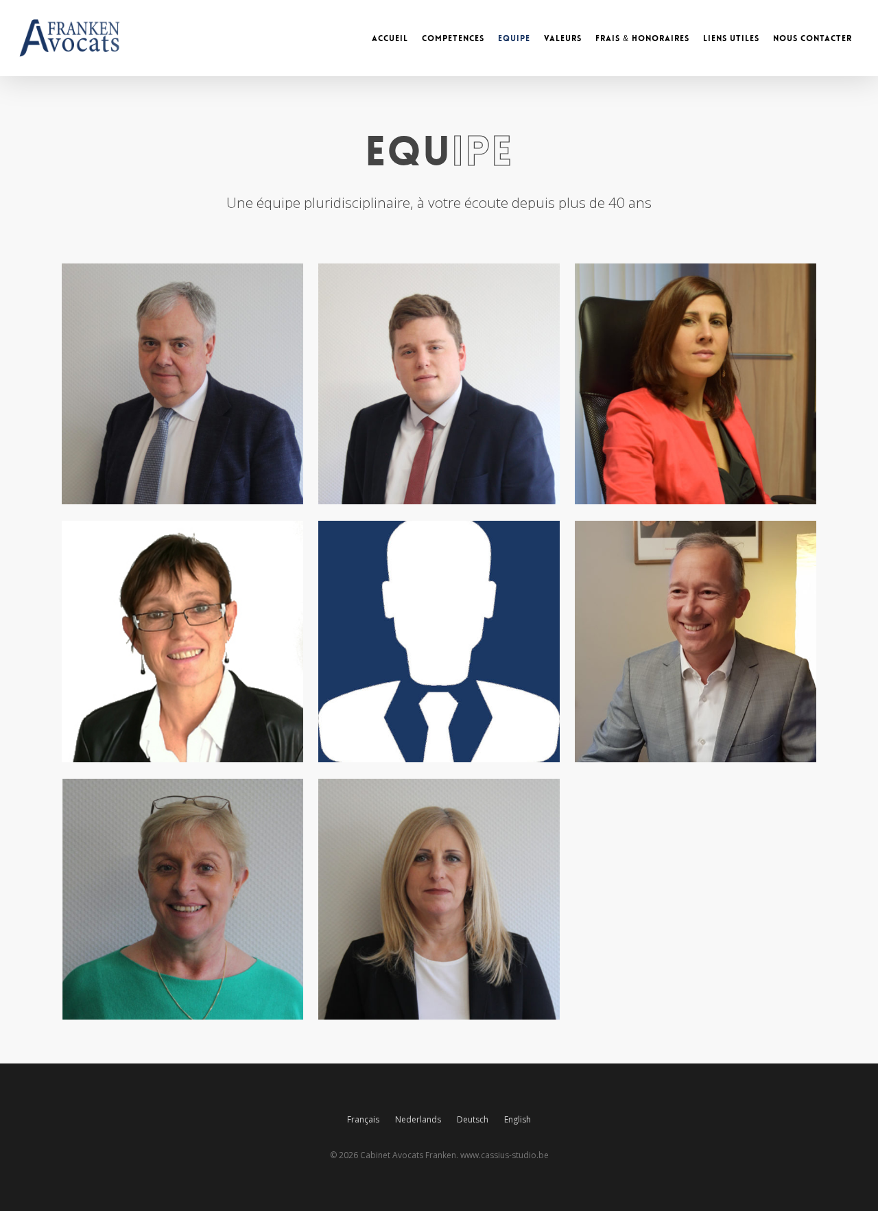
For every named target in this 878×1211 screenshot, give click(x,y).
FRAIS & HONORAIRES (642, 38)
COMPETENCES (453, 38)
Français (363, 1119)
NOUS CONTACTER (812, 38)
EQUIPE (514, 38)
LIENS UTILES (731, 38)
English (517, 1119)
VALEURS (563, 38)
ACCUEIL (390, 38)
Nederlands (418, 1119)
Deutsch (472, 1119)
